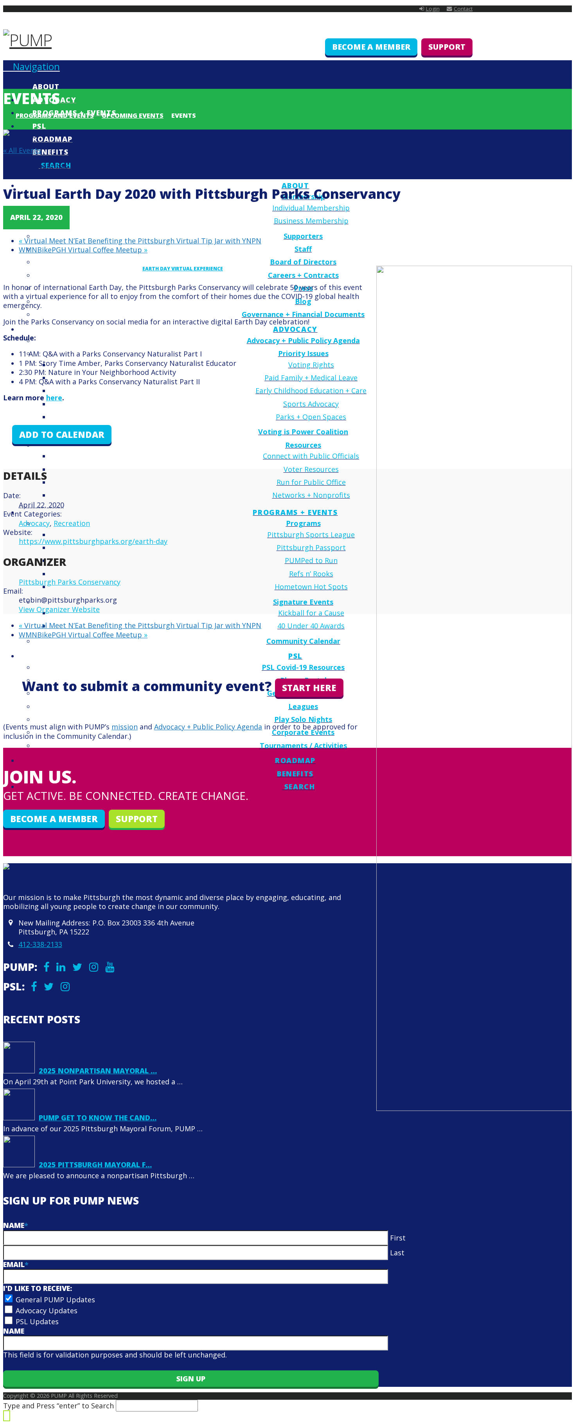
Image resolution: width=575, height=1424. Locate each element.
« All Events (22, 150)
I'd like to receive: (37, 1288)
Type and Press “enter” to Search (58, 1405)
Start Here (309, 688)
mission (124, 726)
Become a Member (371, 46)
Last (397, 1252)
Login (433, 8)
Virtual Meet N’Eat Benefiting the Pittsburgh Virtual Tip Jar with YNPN (140, 240)
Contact (463, 8)
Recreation (72, 523)
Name (15, 1225)
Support (446, 46)
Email (16, 1264)
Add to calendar (61, 434)
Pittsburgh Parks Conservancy (69, 582)
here (54, 397)
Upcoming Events (133, 115)
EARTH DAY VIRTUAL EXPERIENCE (182, 268)
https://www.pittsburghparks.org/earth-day (93, 541)
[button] (31, 66)
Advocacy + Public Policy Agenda (208, 726)
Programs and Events (55, 115)
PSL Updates (37, 1321)
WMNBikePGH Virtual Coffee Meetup (83, 249)
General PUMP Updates (55, 1299)
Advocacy (34, 523)
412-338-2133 (40, 944)
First (398, 1237)
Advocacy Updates (46, 1310)
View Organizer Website (59, 609)
